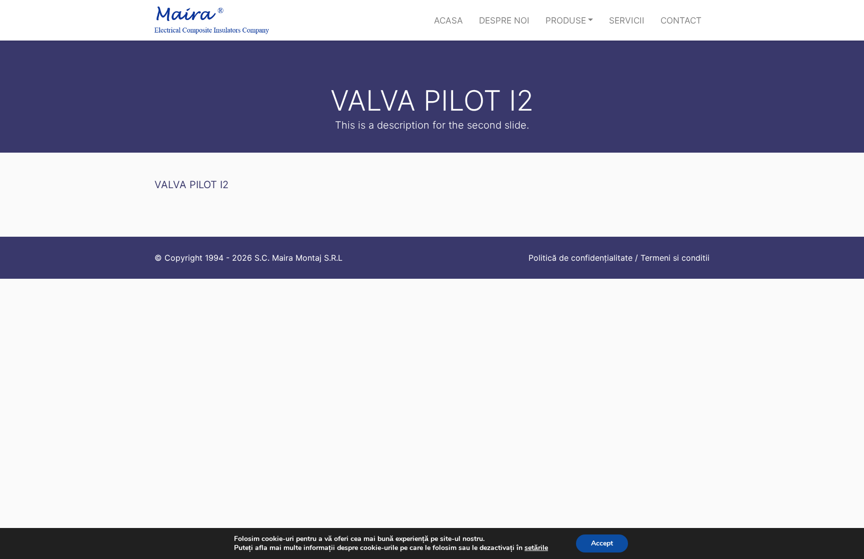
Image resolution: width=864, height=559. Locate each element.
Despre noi (504, 20)
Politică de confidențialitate (580, 258)
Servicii (626, 20)
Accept (602, 543)
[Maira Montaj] (211, 20)
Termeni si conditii (675, 258)
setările (536, 547)
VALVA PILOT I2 (191, 185)
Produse (566, 20)
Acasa (448, 20)
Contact (681, 20)
